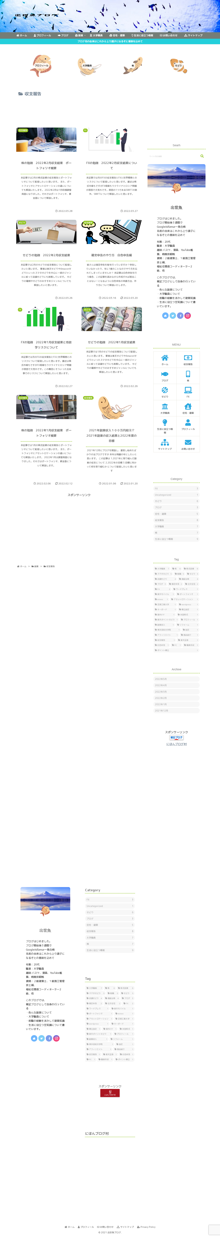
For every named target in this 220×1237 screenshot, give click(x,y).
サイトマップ (127, 1226)
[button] (200, 156)
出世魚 (176, 207)
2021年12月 (161, 710)
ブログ (176, 507)
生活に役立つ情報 (176, 539)
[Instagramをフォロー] (187, 315)
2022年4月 (161, 685)
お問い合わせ (106, 1226)
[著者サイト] (165, 315)
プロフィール (87, 1226)
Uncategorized (176, 494)
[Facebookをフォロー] (180, 315)
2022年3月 (161, 691)
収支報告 (176, 520)
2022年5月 (161, 679)
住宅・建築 (176, 513)
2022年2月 (161, 698)
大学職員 (176, 526)
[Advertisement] (79, 110)
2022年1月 (161, 704)
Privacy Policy (147, 1226)
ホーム (71, 1226)
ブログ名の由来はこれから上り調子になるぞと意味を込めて (110, 41)
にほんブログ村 (176, 744)
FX (176, 488)
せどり (176, 501)
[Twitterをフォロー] (173, 315)
